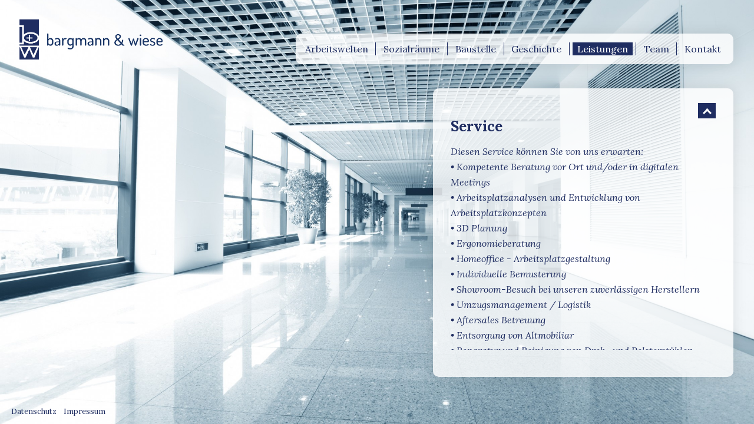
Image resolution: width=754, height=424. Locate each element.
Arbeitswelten (336, 49)
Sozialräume (411, 49)
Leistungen (602, 49)
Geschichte (536, 49)
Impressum (84, 411)
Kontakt (702, 49)
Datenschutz (34, 411)
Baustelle (475, 49)
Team (656, 49)
